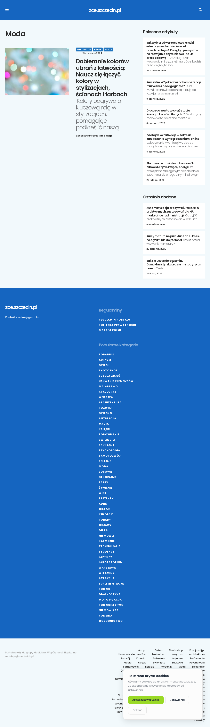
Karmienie (107, 541)
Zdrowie (106, 471)
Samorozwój (110, 455)
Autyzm (105, 360)
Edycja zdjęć (109, 376)
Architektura (110, 402)
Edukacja (107, 445)
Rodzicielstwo (111, 605)
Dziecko (105, 413)
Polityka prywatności (117, 325)
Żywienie (106, 487)
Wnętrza (106, 397)
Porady (105, 519)
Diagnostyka (110, 594)
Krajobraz (107, 392)
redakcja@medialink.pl (19, 656)
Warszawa (107, 567)
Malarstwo (108, 386)
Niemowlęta (109, 610)
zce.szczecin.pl (105, 10)
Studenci (106, 551)
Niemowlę (106, 535)
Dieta (103, 530)
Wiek (102, 493)
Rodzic (104, 589)
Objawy (105, 525)
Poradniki (107, 354)
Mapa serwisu (110, 330)
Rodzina (105, 615)
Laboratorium (111, 562)
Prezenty (106, 498)
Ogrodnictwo (111, 621)
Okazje (104, 509)
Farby (98, 49)
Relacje (105, 461)
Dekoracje (84, 49)
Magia (104, 424)
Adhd (103, 503)
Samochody (119, 699)
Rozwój (105, 408)
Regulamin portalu (114, 319)
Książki (104, 429)
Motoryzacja (110, 599)
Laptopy (105, 557)
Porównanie (109, 434)
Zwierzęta (107, 439)
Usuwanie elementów (116, 381)
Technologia (110, 546)
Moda (108, 49)
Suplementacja (111, 583)
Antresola (107, 418)
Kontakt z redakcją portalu (22, 317)
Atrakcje (106, 578)
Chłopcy (106, 514)
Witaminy (106, 573)
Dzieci (104, 365)
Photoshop (108, 370)
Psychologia (109, 450)
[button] (7, 10)
